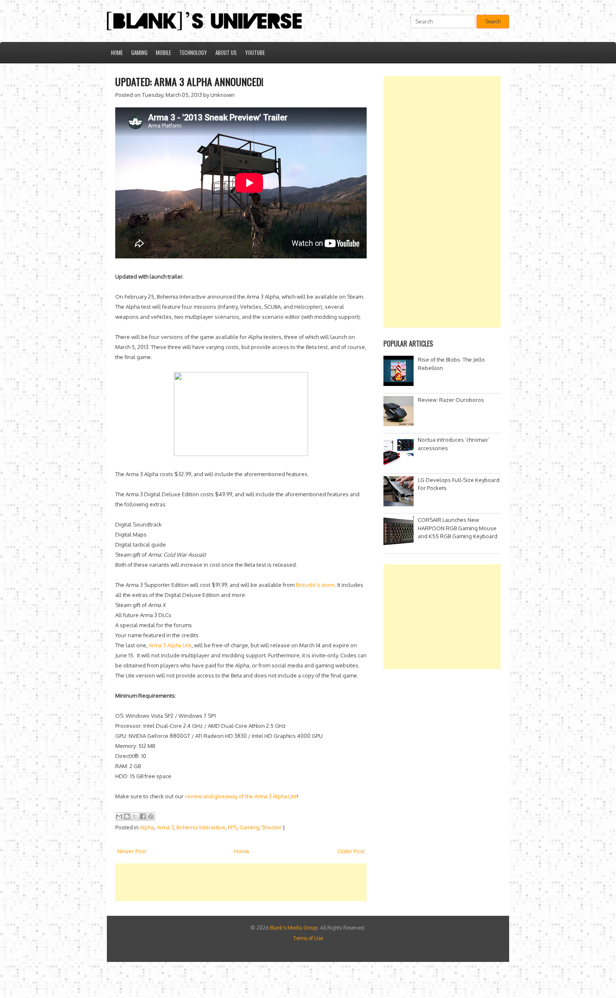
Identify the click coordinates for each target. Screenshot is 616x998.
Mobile (163, 52)
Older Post (351, 851)
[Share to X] (135, 816)
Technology (193, 52)
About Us (226, 52)
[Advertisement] (267, 882)
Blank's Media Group (294, 928)
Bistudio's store (315, 584)
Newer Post (131, 851)
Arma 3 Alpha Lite (170, 645)
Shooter (271, 827)
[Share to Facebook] (143, 816)
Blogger (365, 974)
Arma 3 (165, 827)
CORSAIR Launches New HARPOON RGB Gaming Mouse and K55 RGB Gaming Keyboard (457, 527)
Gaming (139, 52)
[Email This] (119, 816)
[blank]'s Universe (303, 974)
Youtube (255, 52)
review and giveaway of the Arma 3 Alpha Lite (241, 796)
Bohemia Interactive (200, 827)
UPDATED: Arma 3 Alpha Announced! (189, 81)
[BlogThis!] (127, 816)
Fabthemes (266, 981)
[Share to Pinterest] (151, 816)
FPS (232, 827)
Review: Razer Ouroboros (451, 399)
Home (117, 52)
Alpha (147, 827)
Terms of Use (308, 938)
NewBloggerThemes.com (359, 981)
